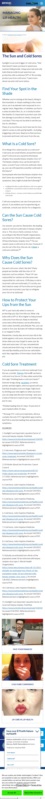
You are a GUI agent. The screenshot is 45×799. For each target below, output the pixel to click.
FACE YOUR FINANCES (22, 649)
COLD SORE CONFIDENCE (23, 684)
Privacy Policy (22, 785)
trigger (34, 247)
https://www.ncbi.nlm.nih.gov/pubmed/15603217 (23, 439)
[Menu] (41, 3)
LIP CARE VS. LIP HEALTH (22, 720)
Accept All (12, 793)
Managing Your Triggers (15, 34)
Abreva (20, 373)
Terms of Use (36, 785)
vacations (25, 382)
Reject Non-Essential (33, 793)
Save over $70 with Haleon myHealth (19, 732)
